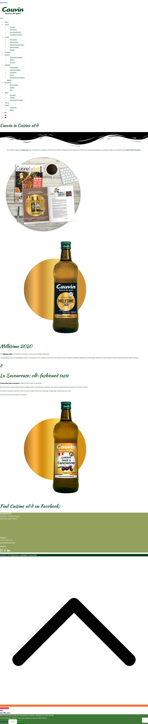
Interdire (20, 721)
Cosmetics (13, 72)
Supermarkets (14, 67)
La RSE (7, 37)
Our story (12, 27)
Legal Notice (24, 555)
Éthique (12, 50)
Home (6, 22)
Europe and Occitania (16, 100)
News (6, 93)
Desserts (12, 62)
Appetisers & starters (16, 57)
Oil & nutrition (14, 85)
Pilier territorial (14, 47)
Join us (7, 103)
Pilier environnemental (17, 45)
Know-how (8, 83)
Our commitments (15, 32)
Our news (13, 95)
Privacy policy (33, 555)
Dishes (12, 60)
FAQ (11, 90)
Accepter (13, 721)
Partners (12, 98)
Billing (12, 110)
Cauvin (7, 25)
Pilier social (13, 40)
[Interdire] (24, 722)
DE (6, 713)
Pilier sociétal (14, 42)
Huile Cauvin (4, 3)
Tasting (12, 88)
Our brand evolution (16, 35)
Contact (7, 105)
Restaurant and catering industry (15, 79)
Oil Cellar (7, 52)
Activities (7, 65)
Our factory (13, 30)
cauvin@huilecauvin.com (7, 543)
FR (3, 713)
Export (12, 75)
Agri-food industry (15, 70)
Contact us (13, 108)
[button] (68, 18)
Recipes (7, 55)
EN (2, 711)
